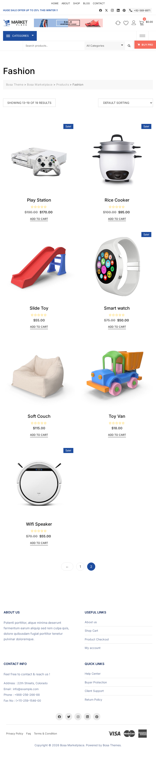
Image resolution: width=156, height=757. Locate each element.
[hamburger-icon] (142, 36)
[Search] (129, 45)
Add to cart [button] (39, 218)
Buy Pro (147, 44)
